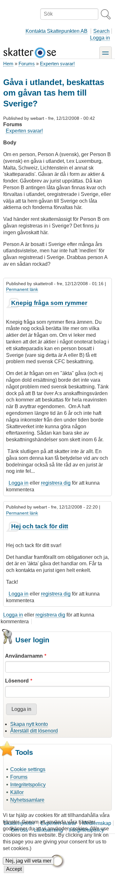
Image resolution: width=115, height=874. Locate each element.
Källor (17, 792)
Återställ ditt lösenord (34, 730)
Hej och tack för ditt (39, 526)
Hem (8, 63)
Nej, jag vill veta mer (28, 860)
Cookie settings (27, 769)
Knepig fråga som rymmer (49, 303)
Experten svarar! (57, 63)
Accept (14, 869)
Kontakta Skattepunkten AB (57, 31)
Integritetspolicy (28, 784)
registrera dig (56, 483)
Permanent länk (22, 289)
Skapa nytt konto (29, 724)
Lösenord (17, 680)
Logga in (100, 37)
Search (101, 31)
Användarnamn (24, 656)
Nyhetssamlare (27, 800)
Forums (27, 63)
